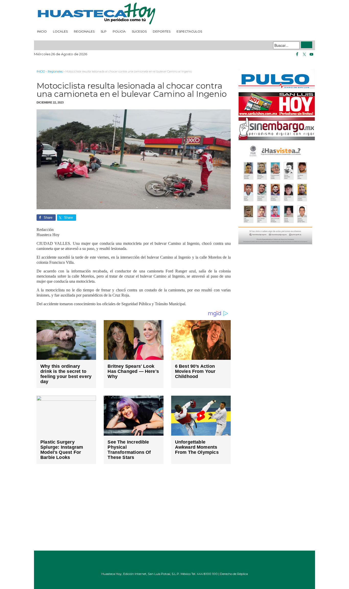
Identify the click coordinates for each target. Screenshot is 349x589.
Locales (60, 31)
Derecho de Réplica (234, 574)
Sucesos (139, 31)
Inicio (42, 31)
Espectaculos (189, 31)
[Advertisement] (134, 511)
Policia (119, 31)
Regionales (84, 31)
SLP (104, 31)
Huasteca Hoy (174, 14)
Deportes (161, 31)
